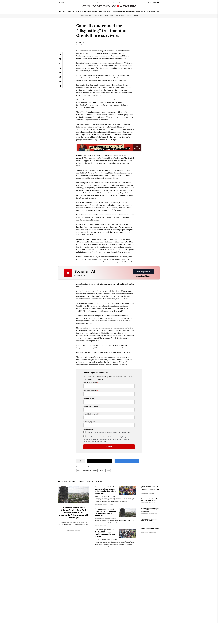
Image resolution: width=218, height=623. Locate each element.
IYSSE (111, 15)
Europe (108, 470)
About (154, 2)
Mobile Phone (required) (91, 406)
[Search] (158, 12)
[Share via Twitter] (60, 59)
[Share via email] (60, 72)
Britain (101, 470)
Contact (149, 2)
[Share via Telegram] (60, 68)
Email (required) (88, 398)
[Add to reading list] (60, 86)
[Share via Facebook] (60, 54)
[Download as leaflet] (60, 77)
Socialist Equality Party (101, 15)
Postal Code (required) (90, 414)
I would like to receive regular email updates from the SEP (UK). (108, 432)
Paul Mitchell (80, 43)
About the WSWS (120, 15)
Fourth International (86, 15)
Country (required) (89, 422)
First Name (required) (90, 383)
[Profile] (158, 2)
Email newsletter (88, 429)
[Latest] (64, 12)
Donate (136, 15)
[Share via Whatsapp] (60, 63)
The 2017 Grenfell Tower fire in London (87, 470)
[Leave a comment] (60, 81)
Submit (109, 447)
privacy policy (101, 441)
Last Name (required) (90, 390)
